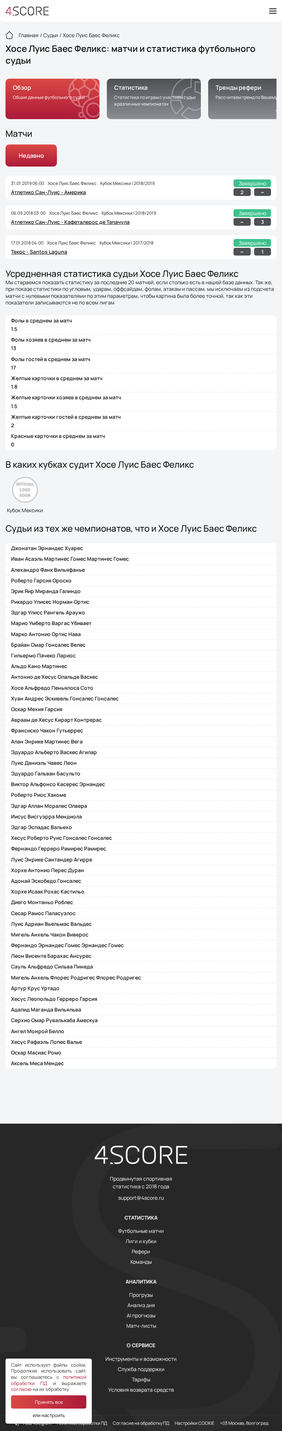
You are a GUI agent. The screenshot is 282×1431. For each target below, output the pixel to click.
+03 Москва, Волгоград (244, 1423)
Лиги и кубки (141, 1241)
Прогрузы (141, 1295)
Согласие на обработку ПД (141, 1423)
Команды (141, 1262)
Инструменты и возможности (141, 1359)
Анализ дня (141, 1305)
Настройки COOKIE (194, 1423)
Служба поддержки (141, 1369)
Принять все (49, 1402)
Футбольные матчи (141, 1231)
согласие (21, 1389)
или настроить (49, 1415)
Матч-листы (141, 1326)
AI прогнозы (141, 1315)
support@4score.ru (141, 1198)
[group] (53, 99)
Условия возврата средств (141, 1390)
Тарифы (141, 1379)
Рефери (141, 1251)
